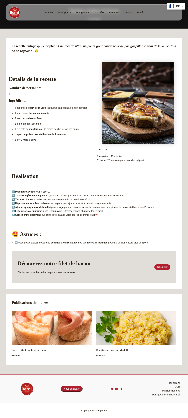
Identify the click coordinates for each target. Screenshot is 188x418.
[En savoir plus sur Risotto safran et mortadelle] (136, 328)
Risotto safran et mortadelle (112, 350)
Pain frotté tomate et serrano (29, 350)
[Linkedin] (121, 389)
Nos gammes (83, 12)
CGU (177, 387)
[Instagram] (116, 389)
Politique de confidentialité (166, 394)
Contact (128, 12)
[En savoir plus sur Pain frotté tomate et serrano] (52, 328)
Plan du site (174, 383)
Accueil (49, 12)
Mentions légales (171, 390)
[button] (70, 12)
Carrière (99, 12)
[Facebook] (111, 389)
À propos (63, 12)
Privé (140, 12)
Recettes (114, 12)
